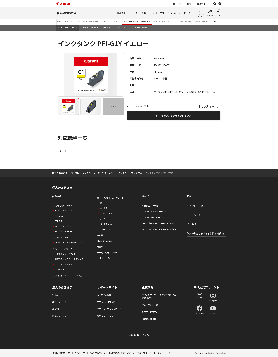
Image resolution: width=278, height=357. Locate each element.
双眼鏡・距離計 (201, 21)
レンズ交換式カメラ (63, 210)
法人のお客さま (62, 287)
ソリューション (59, 294)
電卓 (102, 203)
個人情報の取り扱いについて (121, 352)
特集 (144, 13)
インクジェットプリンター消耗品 (137, 21)
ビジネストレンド (60, 316)
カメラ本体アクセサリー (65, 226)
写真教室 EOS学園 (150, 205)
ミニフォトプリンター (64, 264)
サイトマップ (74, 352)
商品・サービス (59, 301)
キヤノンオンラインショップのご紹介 (159, 229)
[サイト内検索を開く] (214, 3)
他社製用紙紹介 (141, 27)
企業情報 (201, 3)
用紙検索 (84, 27)
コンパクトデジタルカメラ (87, 21)
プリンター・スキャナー (110, 21)
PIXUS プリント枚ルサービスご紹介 (158, 223)
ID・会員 (188, 13)
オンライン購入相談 (151, 217)
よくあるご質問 (104, 294)
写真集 (100, 247)
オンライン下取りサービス (154, 211)
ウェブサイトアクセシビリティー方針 (154, 352)
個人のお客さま (66, 13)
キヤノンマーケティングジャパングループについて (160, 296)
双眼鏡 (100, 235)
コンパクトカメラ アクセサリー (68, 242)
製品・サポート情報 (182, 3)
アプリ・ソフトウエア (107, 253)
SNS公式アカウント (206, 287)
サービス (133, 13)
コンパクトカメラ (60, 237)
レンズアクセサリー (63, 231)
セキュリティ (105, 258)
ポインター (104, 218)
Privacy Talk (105, 229)
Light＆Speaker (186, 21)
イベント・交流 (157, 13)
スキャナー (59, 269)
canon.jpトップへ (139, 334)
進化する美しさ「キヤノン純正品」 (117, 27)
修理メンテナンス (105, 316)
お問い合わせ (59, 352)
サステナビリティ (150, 312)
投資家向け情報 (149, 319)
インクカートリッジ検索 (67, 27)
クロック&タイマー (108, 213)
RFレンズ (59, 215)
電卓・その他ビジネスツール (164, 21)
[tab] (68, 106)
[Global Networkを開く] (220, 3)
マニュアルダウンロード (108, 301)
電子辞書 (103, 208)
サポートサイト (107, 287)
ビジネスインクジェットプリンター (70, 259)
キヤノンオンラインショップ (176, 115)
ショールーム (174, 13)
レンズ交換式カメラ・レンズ (62, 21)
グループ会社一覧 (150, 305)
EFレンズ (59, 221)
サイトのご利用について (94, 352)
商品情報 (121, 13)
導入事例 (56, 309)
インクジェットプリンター (66, 253)
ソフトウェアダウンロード (109, 309)
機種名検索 (95, 27)
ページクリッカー (107, 223)
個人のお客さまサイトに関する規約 (205, 233)
